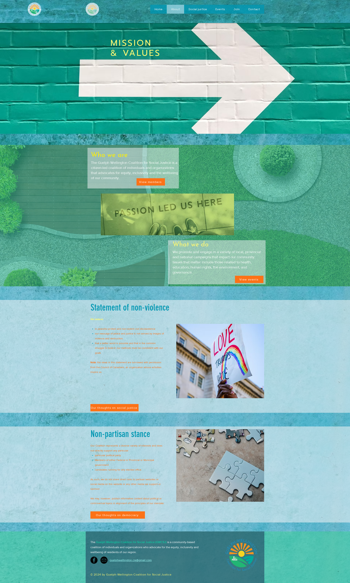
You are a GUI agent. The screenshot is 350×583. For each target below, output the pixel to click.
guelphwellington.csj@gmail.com (131, 560)
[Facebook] (94, 560)
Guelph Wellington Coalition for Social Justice (125, 542)
